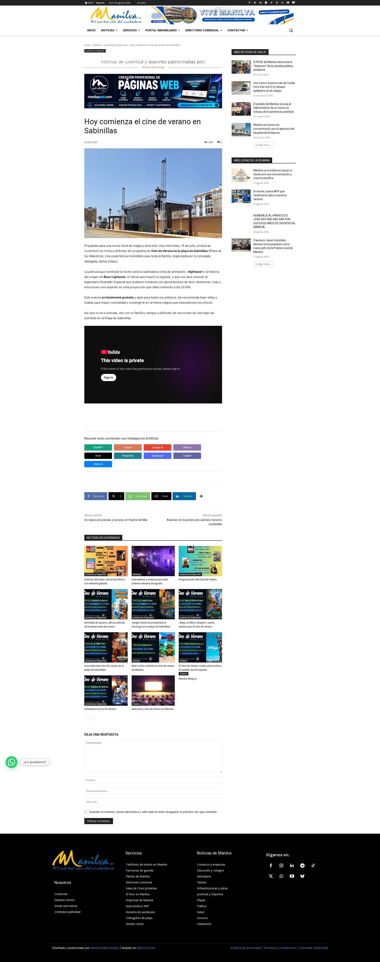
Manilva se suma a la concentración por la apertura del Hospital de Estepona (273, 128)
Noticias (97, 45)
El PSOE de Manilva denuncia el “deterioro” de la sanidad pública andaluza (273, 65)
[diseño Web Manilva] (153, 91)
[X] (277, 3)
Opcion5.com (146, 948)
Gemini (187, 447)
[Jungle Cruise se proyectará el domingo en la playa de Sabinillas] (153, 604)
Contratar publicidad (313, 948)
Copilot (187, 455)
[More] (201, 496)
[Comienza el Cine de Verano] (106, 690)
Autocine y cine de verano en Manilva (153, 708)
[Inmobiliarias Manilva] (222, 15)
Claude (128, 447)
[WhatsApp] (282, 3)
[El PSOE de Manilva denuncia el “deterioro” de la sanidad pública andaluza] (241, 67)
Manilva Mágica (188, 678)
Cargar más (262, 145)
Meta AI (98, 463)
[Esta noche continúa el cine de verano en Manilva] (153, 647)
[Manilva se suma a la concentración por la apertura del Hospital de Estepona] (241, 129)
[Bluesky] (293, 3)
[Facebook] (249, 3)
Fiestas (136, 660)
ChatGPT (98, 447)
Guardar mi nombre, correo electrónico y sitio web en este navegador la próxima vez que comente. (153, 811)
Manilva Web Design (105, 948)
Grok (98, 455)
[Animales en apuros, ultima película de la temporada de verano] (106, 604)
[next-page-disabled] (93, 717)
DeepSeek (157, 455)
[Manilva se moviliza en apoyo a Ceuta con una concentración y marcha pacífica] (241, 175)
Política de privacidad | (247, 948)
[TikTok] (271, 3)
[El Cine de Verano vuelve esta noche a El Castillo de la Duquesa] (200, 647)
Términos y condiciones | (280, 948)
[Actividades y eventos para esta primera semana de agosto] (153, 561)
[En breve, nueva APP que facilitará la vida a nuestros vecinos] (241, 196)
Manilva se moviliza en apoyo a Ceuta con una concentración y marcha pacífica (272, 174)
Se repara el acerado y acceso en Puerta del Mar (115, 520)
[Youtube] (288, 3)
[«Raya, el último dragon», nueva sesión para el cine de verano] (200, 604)
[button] (291, 30)
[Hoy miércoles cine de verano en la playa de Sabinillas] (106, 647)
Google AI (157, 447)
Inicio (87, 45)
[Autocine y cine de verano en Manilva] (153, 690)
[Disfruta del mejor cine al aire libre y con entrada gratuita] (106, 561)
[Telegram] (266, 3)
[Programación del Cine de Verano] (200, 561)
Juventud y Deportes (115, 45)
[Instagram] (255, 3)
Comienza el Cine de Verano (100, 708)
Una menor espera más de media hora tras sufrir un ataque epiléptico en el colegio (274, 86)
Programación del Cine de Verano (198, 579)
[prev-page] (86, 717)
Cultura (183, 673)
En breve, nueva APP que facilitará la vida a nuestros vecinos (270, 195)
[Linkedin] (260, 3)
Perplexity (128, 455)
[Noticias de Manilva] (116, 15)
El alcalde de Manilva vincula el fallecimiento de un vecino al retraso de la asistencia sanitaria (273, 107)
